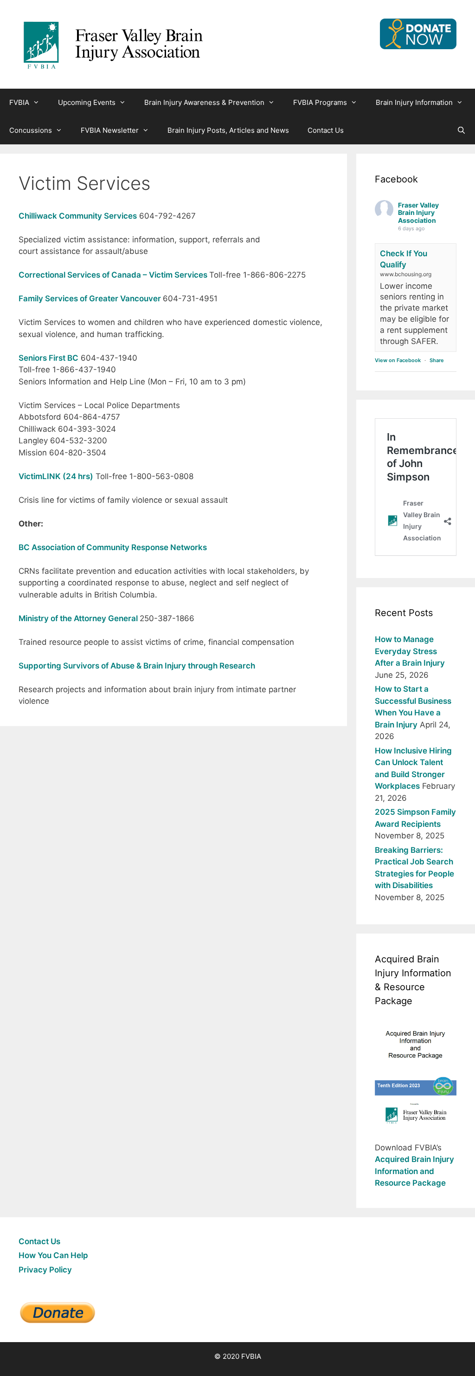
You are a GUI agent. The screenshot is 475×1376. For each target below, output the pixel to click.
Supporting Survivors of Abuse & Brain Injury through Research (137, 665)
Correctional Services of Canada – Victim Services (114, 274)
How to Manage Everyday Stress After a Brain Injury (410, 651)
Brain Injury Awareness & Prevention (204, 102)
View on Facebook (398, 360)
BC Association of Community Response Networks (113, 547)
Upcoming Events (87, 102)
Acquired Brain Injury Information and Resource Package (414, 1171)
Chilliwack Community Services (78, 216)
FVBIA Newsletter (110, 130)
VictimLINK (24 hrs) (56, 476)
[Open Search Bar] (461, 130)
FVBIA (19, 102)
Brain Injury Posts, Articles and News (228, 130)
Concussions (30, 130)
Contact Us (326, 130)
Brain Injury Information (414, 102)
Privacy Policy (45, 1269)
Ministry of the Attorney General (79, 618)
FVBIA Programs (320, 102)
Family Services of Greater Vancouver (91, 298)
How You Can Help (53, 1255)
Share (437, 360)
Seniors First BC (48, 358)
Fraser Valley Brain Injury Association (418, 213)
